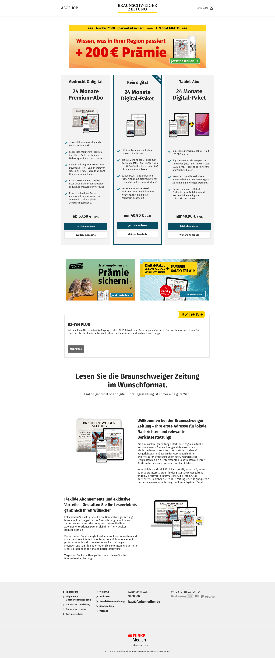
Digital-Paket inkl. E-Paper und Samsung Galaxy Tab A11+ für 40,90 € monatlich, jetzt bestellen (174, 280)
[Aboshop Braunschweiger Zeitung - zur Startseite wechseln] (137, 8)
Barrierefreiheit (74, 614)
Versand (103, 610)
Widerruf (104, 591)
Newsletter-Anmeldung (112, 601)
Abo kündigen (107, 606)
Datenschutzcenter (76, 609)
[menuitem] (201, 8)
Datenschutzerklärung (78, 604)
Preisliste (104, 596)
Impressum (72, 591)
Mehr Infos (76, 348)
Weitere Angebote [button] (86, 235)
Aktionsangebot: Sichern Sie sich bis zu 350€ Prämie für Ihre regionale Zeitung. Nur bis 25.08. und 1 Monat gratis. (137, 47)
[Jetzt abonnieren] (85, 121)
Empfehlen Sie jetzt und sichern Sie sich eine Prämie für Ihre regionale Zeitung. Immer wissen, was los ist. (100, 280)
